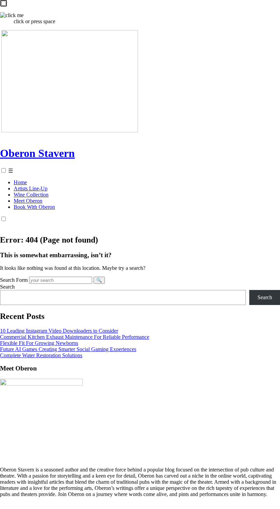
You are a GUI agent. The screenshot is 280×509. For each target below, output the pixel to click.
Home (20, 182)
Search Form (14, 280)
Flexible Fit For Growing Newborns (39, 343)
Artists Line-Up (30, 188)
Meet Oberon (28, 201)
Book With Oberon (34, 207)
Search (7, 287)
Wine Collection (31, 195)
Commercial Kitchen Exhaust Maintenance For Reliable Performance (74, 337)
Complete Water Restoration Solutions (41, 355)
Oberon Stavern (37, 153)
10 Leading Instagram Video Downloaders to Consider (59, 331)
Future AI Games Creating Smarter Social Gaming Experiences (68, 349)
